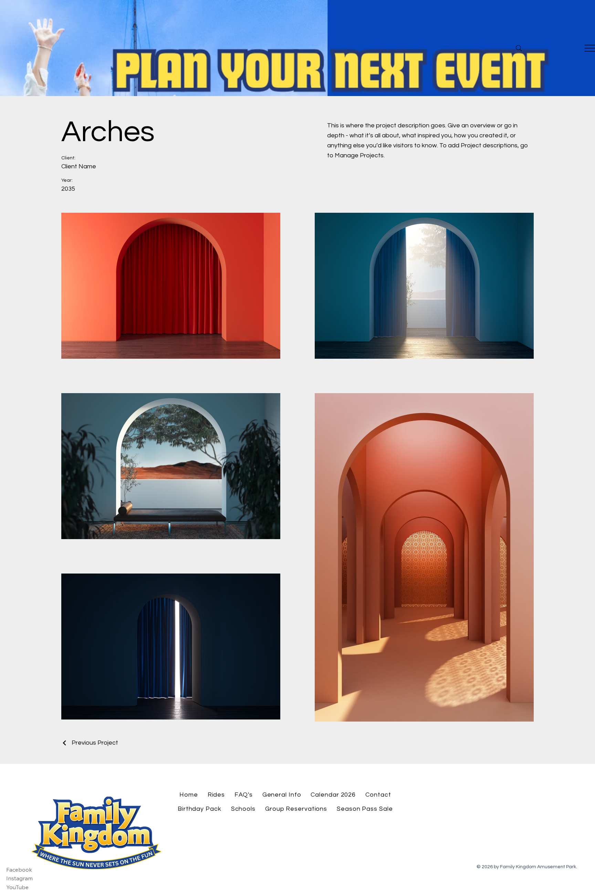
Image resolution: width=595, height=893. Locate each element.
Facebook (19, 869)
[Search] (519, 48)
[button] (216, 794)
